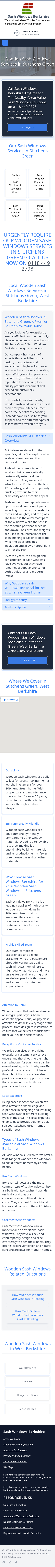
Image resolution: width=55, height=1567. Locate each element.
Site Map (8, 1467)
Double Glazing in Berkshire (18, 1521)
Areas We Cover (11, 1439)
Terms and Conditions (15, 1461)
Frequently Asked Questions (18, 1444)
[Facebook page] (3, 1562)
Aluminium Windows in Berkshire (21, 1516)
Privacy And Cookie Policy (16, 1455)
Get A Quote (27, 127)
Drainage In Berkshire (15, 1510)
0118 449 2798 (36, 266)
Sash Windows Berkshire (28, 16)
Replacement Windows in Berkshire (22, 1533)
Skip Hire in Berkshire (14, 1505)
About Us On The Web (15, 1450)
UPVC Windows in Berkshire (18, 1527)
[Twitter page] (16, 1562)
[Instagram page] (9, 1562)
